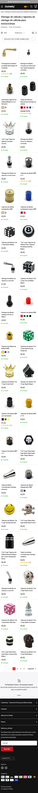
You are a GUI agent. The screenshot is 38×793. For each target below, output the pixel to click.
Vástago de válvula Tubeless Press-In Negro (7, 314)
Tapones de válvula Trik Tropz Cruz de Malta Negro (28, 281)
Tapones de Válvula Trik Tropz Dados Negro (9, 243)
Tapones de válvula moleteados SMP (7, 208)
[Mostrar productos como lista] (36, 33)
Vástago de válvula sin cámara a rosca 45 (8, 589)
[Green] (27, 316)
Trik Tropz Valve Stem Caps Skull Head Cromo (28, 521)
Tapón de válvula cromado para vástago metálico (27, 554)
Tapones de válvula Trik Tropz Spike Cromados (28, 621)
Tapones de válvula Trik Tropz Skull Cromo (28, 589)
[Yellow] (8, 419)
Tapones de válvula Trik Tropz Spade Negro (28, 383)
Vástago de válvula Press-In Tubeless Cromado (26, 141)
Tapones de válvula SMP (28, 312)
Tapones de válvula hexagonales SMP (26, 486)
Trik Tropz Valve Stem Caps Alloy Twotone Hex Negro (9, 654)
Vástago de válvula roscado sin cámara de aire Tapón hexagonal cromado (27, 67)
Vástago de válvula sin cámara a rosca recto (8, 174)
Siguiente (31, 669)
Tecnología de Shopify (7, 789)
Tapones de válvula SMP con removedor (9, 415)
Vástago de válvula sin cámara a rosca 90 (8, 279)
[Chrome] (33, 107)
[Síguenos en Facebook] (2, 767)
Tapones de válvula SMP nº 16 (28, 415)
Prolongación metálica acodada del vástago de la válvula (9, 66)
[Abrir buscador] (31, 6)
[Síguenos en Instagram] (6, 767)
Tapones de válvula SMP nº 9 (28, 174)
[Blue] (30, 107)
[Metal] (5, 107)
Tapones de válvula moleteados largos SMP (28, 208)
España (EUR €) (6, 758)
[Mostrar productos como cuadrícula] (33, 33)
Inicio (2, 12)
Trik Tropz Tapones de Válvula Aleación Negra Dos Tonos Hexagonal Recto (8, 555)
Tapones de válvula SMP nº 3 (9, 452)
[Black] (22, 107)
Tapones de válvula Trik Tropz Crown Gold (9, 383)
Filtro (5, 33)
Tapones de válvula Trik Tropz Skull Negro (28, 653)
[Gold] (3, 352)
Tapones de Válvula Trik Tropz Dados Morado (9, 621)
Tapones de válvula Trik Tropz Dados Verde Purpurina (28, 348)
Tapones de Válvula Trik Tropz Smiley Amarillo (9, 521)
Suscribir (7, 749)
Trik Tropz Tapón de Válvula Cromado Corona (8, 141)
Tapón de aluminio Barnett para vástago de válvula (28, 102)
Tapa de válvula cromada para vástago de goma (8, 487)
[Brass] (3, 107)
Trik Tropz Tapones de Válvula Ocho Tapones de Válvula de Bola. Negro (27, 246)
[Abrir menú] (2, 6)
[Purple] (27, 107)
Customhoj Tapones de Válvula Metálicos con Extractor (8, 102)
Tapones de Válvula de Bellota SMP (8, 347)
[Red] (24, 107)
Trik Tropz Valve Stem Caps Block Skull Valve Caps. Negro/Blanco (27, 453)
